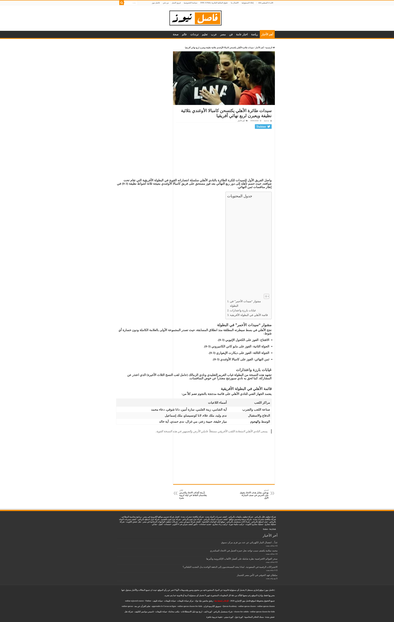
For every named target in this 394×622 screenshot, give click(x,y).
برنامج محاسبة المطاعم (132, 517)
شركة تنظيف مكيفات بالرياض (240, 517)
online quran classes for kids (190, 606)
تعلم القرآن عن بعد (142, 606)
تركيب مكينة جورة (236, 524)
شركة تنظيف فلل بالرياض (265, 517)
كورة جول (238, 617)
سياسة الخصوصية (190, 3)
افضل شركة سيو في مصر (190, 522)
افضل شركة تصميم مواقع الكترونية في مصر (161, 517)
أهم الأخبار (267, 34)
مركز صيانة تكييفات (185, 601)
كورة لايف (208, 611)
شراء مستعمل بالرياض (223, 611)
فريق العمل (176, 3)
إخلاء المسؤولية (247, 3)
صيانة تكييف (158, 601)
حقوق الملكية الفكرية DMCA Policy (214, 3)
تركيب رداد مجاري (220, 524)
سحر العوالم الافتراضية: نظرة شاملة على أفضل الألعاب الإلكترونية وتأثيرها (241, 558)
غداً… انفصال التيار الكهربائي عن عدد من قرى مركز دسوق (249, 542)
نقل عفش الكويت (133, 522)
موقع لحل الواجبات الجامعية (213, 522)
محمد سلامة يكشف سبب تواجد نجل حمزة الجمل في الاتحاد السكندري (243, 550)
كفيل (161, 524)
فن (231, 34)
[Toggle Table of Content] (264, 296)
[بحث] (121, 2)
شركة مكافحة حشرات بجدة (264, 519)
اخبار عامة (242, 34)
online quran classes (247, 606)
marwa (266, 121)
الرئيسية (269, 47)
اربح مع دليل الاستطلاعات (191, 611)
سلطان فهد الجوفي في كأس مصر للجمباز (257, 575)
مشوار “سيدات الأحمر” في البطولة (245, 303)
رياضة (254, 34)
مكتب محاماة (174, 611)
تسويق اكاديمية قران (212, 606)
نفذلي (154, 524)
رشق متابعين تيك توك (204, 601)
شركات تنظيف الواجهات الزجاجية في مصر (160, 522)
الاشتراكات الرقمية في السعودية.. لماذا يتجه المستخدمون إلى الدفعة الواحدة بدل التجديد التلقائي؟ (230, 567)
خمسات (167, 524)
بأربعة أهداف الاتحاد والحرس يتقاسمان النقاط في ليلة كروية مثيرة (193, 494)
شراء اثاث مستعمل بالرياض (238, 522)
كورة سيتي (228, 617)
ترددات (194, 34)
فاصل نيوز (156, 3)
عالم (184, 34)
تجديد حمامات (205, 524)
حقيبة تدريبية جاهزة (214, 617)
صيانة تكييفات (170, 601)
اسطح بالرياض (257, 522)
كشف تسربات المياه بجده (216, 517)
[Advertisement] (224, 153)
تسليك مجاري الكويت (254, 524)
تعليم (205, 34)
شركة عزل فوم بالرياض (192, 519)
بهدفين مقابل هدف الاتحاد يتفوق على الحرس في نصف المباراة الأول (254, 494)
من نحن (166, 3)
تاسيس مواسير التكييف (144, 611)
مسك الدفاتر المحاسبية (254, 617)
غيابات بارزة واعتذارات (243, 310)
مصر (223, 34)
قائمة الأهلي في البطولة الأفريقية (249, 315)
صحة (176, 34)
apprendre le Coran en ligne (164, 606)
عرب (214, 34)
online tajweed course (134, 601)
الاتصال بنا (235, 3)
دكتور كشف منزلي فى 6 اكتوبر (185, 524)
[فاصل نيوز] (197, 17)
